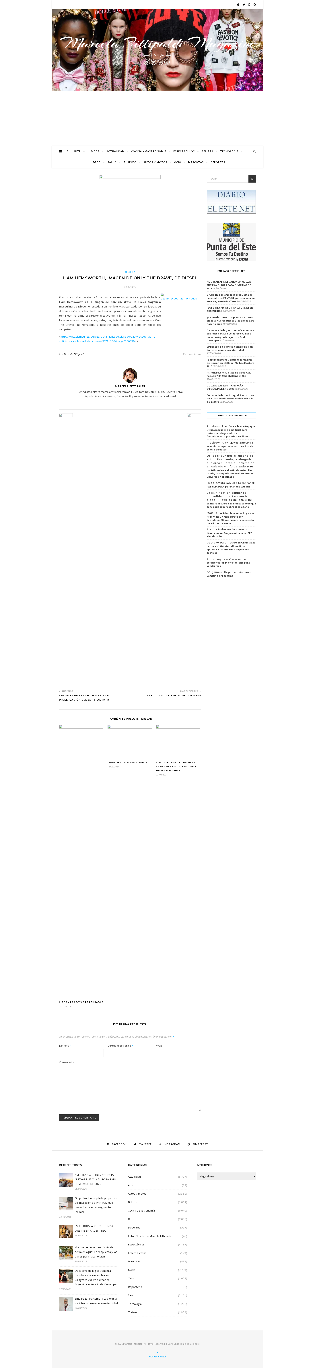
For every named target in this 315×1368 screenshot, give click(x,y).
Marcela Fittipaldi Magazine (157, 43)
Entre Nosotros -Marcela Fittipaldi (149, 1236)
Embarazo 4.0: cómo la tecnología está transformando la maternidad (230, 348)
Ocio (177, 162)
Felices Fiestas (137, 1253)
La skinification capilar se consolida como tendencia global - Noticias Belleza (227, 496)
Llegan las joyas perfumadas (81, 1002)
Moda (95, 151)
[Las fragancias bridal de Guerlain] (194, 550)
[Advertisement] (157, 118)
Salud (112, 162)
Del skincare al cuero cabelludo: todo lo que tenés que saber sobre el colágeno (231, 503)
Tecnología (229, 151)
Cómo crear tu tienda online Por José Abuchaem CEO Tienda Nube (229, 533)
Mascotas (196, 162)
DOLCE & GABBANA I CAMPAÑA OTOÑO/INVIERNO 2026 (225, 387)
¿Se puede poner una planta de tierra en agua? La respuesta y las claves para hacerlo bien (230, 321)
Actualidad (115, 151)
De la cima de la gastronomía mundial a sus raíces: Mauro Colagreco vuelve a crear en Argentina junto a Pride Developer (230, 335)
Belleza (207, 151)
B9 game (213, 572)
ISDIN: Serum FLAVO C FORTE (127, 762)
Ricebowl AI (216, 426)
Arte (77, 151)
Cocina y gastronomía (148, 151)
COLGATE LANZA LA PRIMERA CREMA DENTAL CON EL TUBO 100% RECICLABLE (176, 766)
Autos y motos (155, 162)
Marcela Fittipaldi (74, 354)
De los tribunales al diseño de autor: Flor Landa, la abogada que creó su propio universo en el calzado (230, 471)
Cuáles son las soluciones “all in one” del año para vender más (228, 563)
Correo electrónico (120, 1045)
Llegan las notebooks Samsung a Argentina (228, 573)
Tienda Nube (216, 529)
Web (159, 1045)
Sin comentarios (191, 354)
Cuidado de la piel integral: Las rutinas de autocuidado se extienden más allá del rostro (230, 398)
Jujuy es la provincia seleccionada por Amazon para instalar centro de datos (231, 446)
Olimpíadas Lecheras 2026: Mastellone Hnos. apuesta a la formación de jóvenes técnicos (231, 547)
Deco (97, 162)
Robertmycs (216, 559)
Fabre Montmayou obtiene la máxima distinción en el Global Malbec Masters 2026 (230, 363)
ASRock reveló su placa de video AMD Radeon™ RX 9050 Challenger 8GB (229, 374)
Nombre (65, 1045)
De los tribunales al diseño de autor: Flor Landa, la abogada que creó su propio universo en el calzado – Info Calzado (230, 461)
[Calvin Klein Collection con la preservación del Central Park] (66, 550)
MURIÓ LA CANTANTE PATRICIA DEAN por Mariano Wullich (230, 484)
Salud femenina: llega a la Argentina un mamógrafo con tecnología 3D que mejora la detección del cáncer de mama (230, 518)
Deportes (218, 162)
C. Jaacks (195, 1343)
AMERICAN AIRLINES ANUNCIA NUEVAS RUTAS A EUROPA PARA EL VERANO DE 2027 (229, 285)
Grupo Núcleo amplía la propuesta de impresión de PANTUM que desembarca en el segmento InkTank (231, 298)
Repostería (135, 1287)
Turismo (130, 162)
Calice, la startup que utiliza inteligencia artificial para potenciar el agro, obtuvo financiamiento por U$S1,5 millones (231, 431)
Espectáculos (184, 151)
